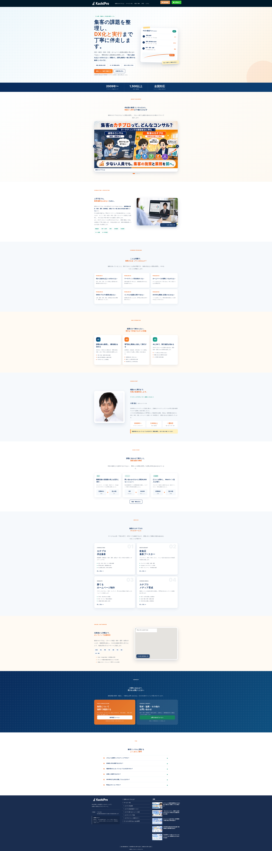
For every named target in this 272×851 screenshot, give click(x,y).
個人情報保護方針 (124, 846)
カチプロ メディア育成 (130, 815)
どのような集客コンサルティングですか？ (117, 758)
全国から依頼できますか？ (113, 774)
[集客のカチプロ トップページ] (106, 800)
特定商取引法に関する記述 (135, 846)
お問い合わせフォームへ (157, 717)
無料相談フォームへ (115, 717)
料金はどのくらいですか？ (113, 785)
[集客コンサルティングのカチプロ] (101, 3)
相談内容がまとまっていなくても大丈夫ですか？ (119, 768)
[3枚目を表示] (137, 173)
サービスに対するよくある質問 (132, 821)
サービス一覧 (127, 802)
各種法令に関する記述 (146, 846)
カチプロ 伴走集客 (129, 806)
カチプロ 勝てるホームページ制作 (132, 812)
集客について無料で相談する (103, 71)
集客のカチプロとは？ (129, 799)
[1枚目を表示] (134, 173)
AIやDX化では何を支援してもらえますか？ (118, 779)
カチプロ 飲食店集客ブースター (132, 809)
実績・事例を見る (136, 501)
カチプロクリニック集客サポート (132, 818)
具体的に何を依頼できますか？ (114, 763)
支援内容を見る (119, 71)
